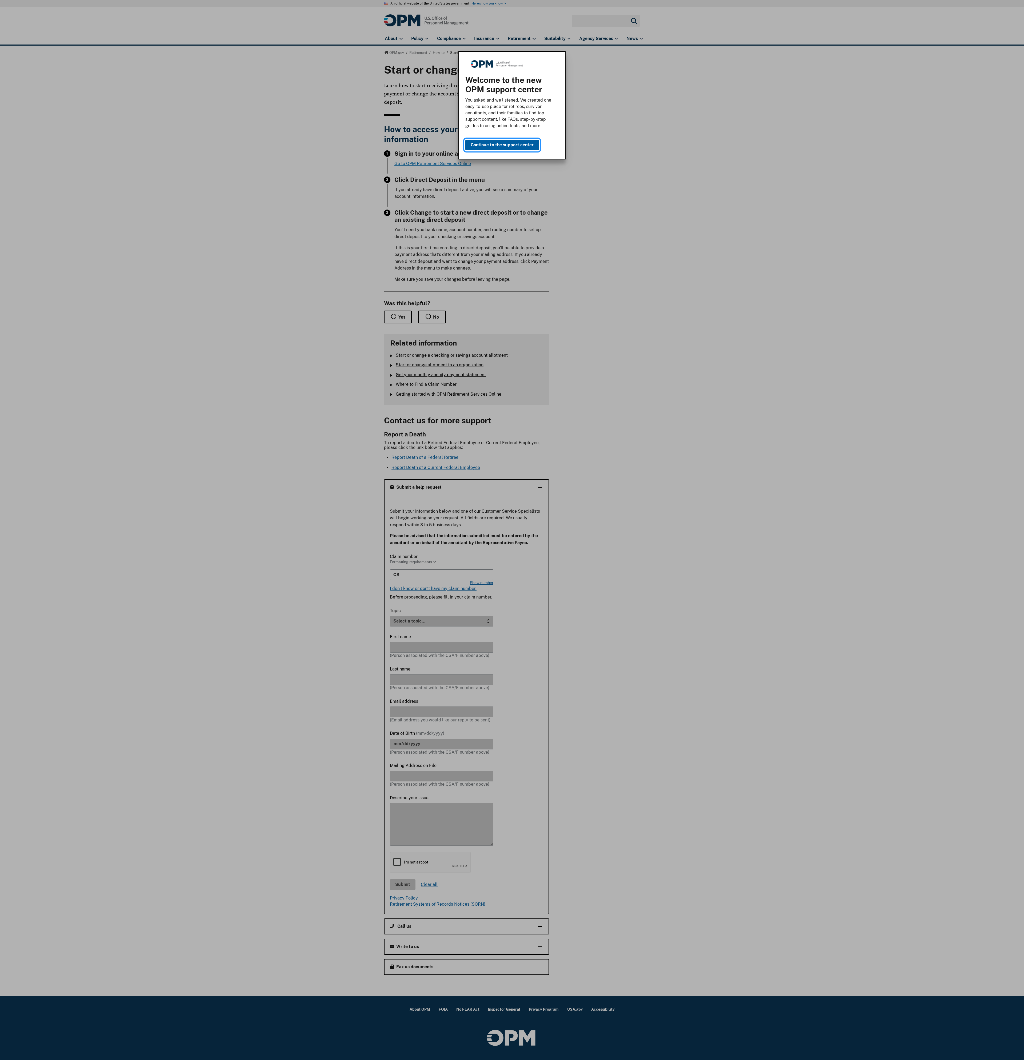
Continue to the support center (502, 144)
